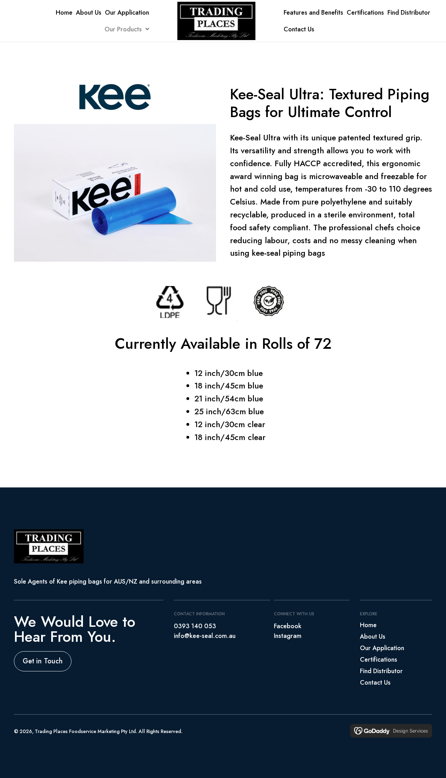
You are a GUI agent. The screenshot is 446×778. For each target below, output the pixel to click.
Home (368, 625)
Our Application (382, 648)
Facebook (287, 626)
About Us (372, 637)
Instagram (287, 635)
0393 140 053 (195, 626)
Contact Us (375, 683)
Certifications (378, 660)
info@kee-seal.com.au (205, 635)
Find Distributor (381, 671)
